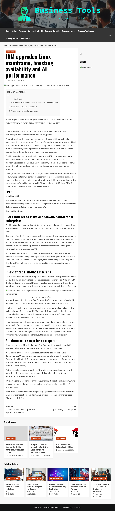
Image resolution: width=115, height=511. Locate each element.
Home (8, 31)
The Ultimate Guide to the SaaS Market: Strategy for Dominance (101, 487)
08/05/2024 (71, 450)
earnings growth (31, 245)
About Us (24, 38)
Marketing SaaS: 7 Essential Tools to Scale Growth (12, 486)
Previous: (20, 409)
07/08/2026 (76, 494)
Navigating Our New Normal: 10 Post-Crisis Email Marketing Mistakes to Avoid (40, 448)
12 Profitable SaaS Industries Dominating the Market (57, 486)
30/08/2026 (11, 494)
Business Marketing (52, 31)
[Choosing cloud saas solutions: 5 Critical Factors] (79, 474)
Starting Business (13, 38)
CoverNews (65, 507)
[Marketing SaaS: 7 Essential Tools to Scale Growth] (14, 474)
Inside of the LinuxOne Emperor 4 (24, 107)
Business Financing (19, 31)
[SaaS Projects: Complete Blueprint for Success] (36, 474)
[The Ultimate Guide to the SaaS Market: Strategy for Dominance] (101, 474)
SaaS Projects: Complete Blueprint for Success (34, 486)
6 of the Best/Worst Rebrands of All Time (64, 445)
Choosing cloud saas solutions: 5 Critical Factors (78, 486)
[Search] (109, 35)
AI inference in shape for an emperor (25, 111)
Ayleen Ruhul (11, 80)
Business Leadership (35, 31)
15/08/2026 (54, 494)
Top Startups (10, 52)
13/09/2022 (21, 80)
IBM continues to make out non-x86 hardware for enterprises (34, 102)
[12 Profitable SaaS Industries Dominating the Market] (58, 474)
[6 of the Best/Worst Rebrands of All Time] (66, 433)
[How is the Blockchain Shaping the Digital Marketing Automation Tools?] (16, 433)
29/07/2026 (98, 496)
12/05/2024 (46, 455)
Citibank (26, 259)
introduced (10, 159)
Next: (64, 408)
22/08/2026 (32, 494)
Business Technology (86, 31)
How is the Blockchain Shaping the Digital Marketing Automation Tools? (15, 448)
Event (19, 99)
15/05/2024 (21, 455)
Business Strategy (69, 31)
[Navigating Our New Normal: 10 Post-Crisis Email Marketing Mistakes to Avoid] (41, 433)
